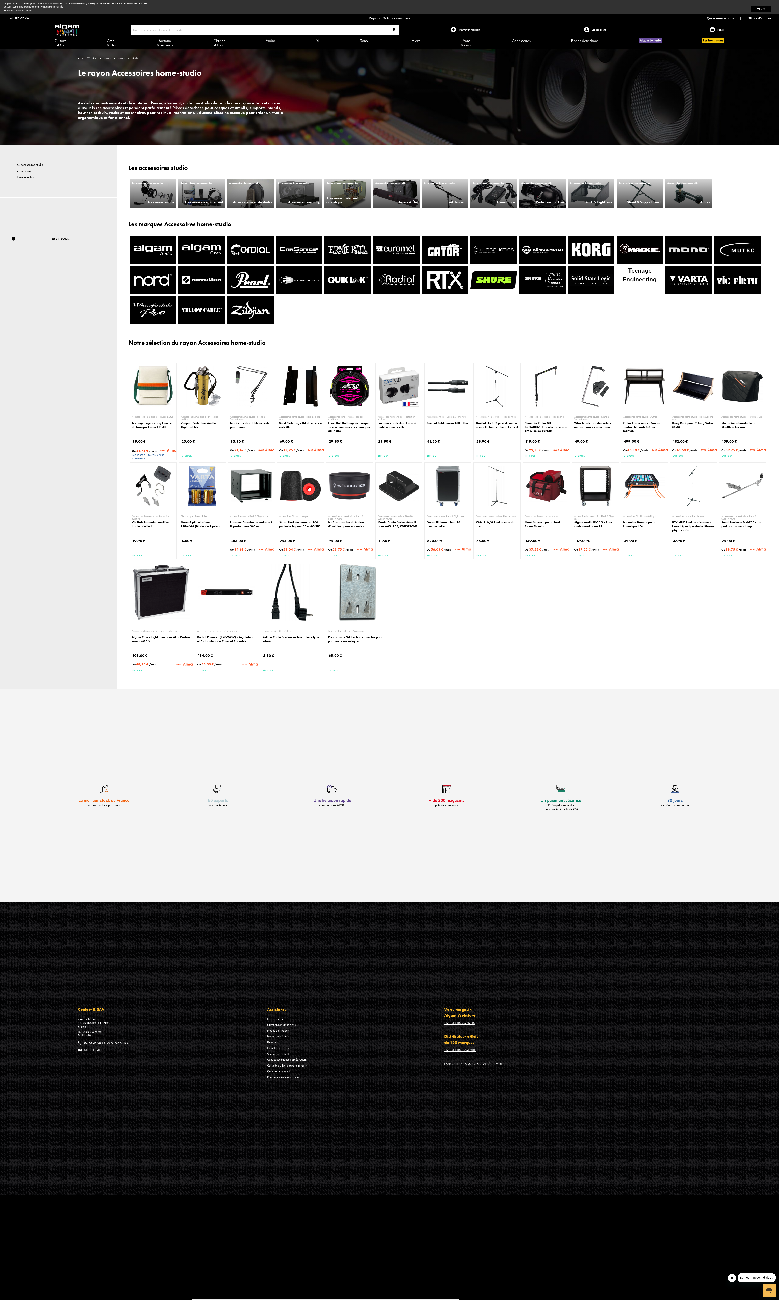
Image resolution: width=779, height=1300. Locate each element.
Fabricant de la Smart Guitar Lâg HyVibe (473, 1064)
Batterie (165, 42)
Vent (466, 42)
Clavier (219, 42)
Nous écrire (93, 1050)
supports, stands (265, 107)
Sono (364, 40)
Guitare (61, 42)
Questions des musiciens (281, 1025)
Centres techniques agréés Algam (287, 1060)
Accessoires (521, 40)
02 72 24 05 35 (94, 1043)
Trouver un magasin (459, 1023)
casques (222, 107)
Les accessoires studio (29, 165)
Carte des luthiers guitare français (287, 1066)
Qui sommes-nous (720, 18)
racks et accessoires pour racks (138, 112)
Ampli (111, 42)
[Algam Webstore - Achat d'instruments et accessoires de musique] (67, 30)
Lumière (414, 40)
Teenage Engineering (640, 275)
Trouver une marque (460, 1050)
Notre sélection (25, 177)
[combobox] (265, 30)
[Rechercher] (394, 30)
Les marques (23, 171)
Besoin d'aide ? (61, 238)
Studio (270, 40)
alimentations (181, 112)
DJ (317, 40)
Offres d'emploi (759, 18)
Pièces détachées (584, 40)
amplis (241, 107)
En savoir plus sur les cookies (18, 10)
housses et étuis (92, 112)
